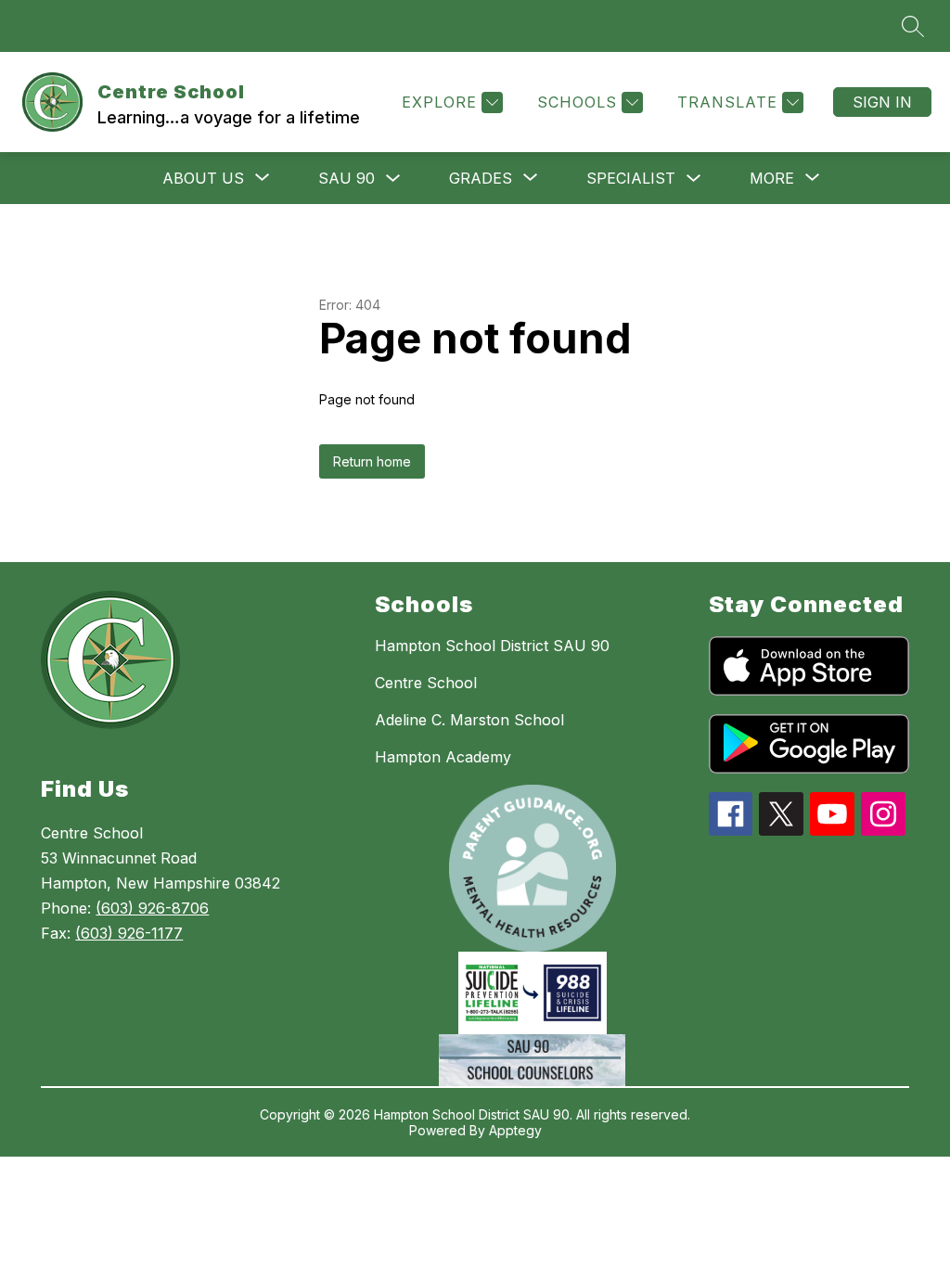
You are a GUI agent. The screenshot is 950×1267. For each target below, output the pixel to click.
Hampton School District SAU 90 (492, 645)
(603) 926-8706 (152, 908)
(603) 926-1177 (129, 933)
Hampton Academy (443, 757)
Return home (372, 461)
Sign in (882, 102)
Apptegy (515, 1130)
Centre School (426, 682)
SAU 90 (346, 178)
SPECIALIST (630, 178)
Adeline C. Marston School (469, 719)
